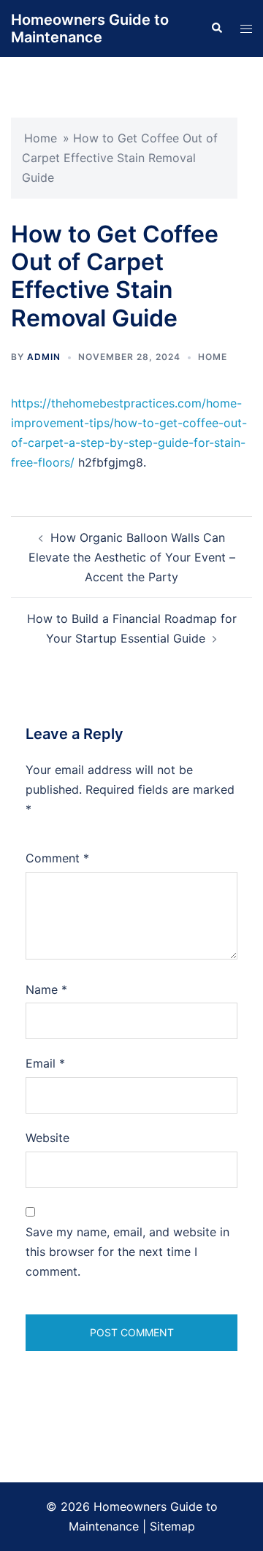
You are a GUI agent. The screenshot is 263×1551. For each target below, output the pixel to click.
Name (46, 989)
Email (45, 1063)
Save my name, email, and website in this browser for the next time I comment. (127, 1252)
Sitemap (172, 1526)
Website (47, 1137)
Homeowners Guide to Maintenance (90, 28)
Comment (57, 858)
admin (44, 356)
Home (40, 138)
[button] (216, 28)
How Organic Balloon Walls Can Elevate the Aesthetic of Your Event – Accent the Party (131, 557)
